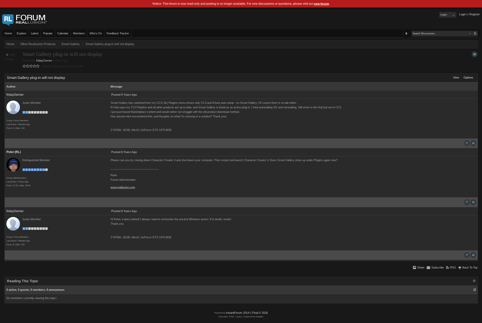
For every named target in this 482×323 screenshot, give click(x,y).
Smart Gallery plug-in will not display (109, 44)
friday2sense (44, 60)
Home (8, 33)
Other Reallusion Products (38, 44)
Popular (48, 33)
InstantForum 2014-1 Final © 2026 (247, 312)
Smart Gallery (70, 44)
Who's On (96, 33)
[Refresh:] (475, 289)
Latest (34, 33)
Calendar (62, 33)
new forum (321, 3)
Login (462, 14)
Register (474, 14)
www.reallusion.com (123, 187)
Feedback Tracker (118, 33)
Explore (21, 33)
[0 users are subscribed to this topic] (474, 54)
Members (79, 33)
